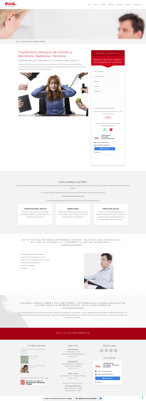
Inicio (18, 41)
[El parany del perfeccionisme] (25, 369)
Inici (89, 4)
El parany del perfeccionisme (37, 365)
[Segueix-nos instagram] (111, 350)
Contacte (128, 4)
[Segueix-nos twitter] (115, 350)
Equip (95, 4)
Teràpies (111, 4)
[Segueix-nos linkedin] (106, 350)
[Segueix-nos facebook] (101, 350)
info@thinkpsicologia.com (75, 383)
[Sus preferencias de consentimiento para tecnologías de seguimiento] (142, 397)
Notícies (119, 4)
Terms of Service (107, 113)
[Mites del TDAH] (25, 360)
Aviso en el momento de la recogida (58, 398)
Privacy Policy (119, 111)
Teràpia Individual (26, 41)
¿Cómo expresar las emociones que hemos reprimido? (33, 350)
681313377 (73, 356)
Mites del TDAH (33, 356)
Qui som (102, 4)
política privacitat (108, 108)
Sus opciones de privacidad (86, 398)
